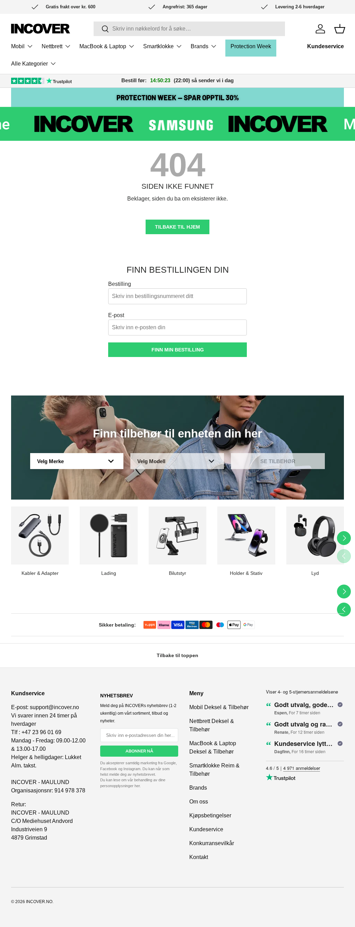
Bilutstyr (177, 573)
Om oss (198, 802)
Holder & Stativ (246, 573)
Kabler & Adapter (40, 573)
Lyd (315, 573)
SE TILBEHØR (277, 461)
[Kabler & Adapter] (39, 535)
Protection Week (251, 46)
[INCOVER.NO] (40, 28)
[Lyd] (315, 535)
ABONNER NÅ (139, 751)
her (137, 786)
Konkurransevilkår (211, 843)
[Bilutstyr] (177, 535)
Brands (198, 788)
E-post (116, 315)
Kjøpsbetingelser (210, 815)
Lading (108, 573)
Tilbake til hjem (177, 227)
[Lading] (108, 535)
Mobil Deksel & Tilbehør (219, 707)
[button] (339, 28)
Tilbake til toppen (177, 655)
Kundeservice (325, 46)
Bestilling (119, 284)
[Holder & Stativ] (246, 535)
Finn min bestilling (177, 349)
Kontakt (198, 857)
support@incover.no (54, 707)
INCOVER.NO (39, 901)
